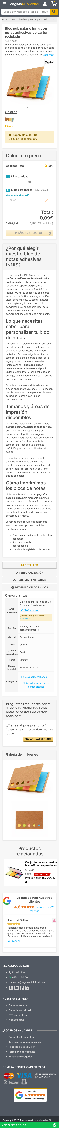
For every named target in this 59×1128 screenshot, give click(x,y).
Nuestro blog (16, 1019)
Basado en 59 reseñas (34, 1099)
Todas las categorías (20, 1056)
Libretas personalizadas (34, 676)
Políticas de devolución (22, 1046)
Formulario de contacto (22, 1051)
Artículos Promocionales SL (36, 1120)
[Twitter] (11, 988)
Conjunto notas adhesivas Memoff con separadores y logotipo (42, 865)
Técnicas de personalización (25, 1042)
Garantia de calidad (20, 1010)
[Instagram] (27, 988)
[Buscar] (54, 12)
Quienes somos (18, 1005)
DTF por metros (18, 1015)
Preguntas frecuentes (21, 1037)
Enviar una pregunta (38, 739)
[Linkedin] (16, 988)
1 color (12, 199)
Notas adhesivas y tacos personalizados (36, 685)
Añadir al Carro (29, 233)
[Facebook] (22, 988)
